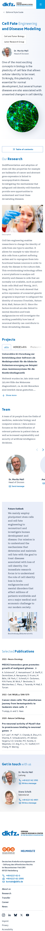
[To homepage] (17, 4)
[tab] (6, 347)
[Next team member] (43, 450)
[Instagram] (3, 915)
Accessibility (7, 929)
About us (6, 889)
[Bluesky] (15, 915)
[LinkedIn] (9, 915)
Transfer (6, 897)
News (5, 906)
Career (5, 902)
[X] (21, 915)
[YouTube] (27, 915)
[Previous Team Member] (37, 450)
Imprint (5, 921)
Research (6, 893)
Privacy (5, 925)
